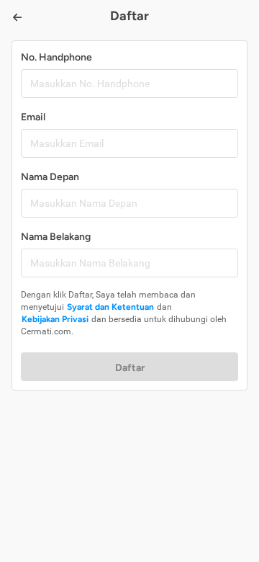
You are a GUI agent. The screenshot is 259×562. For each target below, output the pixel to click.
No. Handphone (56, 57)
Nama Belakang (56, 237)
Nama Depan (50, 177)
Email (33, 117)
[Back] (17, 17)
